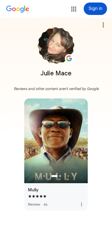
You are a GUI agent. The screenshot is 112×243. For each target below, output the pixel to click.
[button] (74, 9)
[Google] (17, 9)
